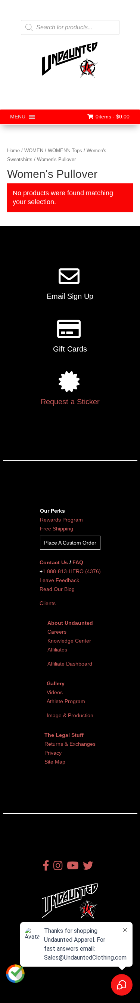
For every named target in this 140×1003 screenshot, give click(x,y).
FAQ (77, 562)
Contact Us (54, 562)
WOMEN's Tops (65, 150)
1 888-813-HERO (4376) (72, 571)
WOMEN (33, 150)
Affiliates (57, 650)
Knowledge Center (69, 641)
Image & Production (70, 715)
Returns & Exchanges (70, 744)
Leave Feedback (59, 580)
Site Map (54, 762)
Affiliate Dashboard (69, 664)
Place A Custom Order (70, 543)
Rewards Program (61, 520)
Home (13, 150)
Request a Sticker (70, 402)
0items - (113, 117)
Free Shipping (56, 529)
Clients (48, 603)
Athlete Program (66, 701)
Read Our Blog (57, 589)
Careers (56, 632)
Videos (55, 692)
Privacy (53, 753)
